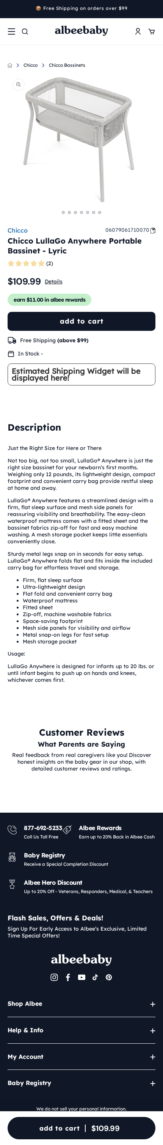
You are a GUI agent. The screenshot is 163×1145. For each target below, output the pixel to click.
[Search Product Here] (25, 31)
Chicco (31, 65)
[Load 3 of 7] (75, 212)
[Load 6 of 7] (94, 212)
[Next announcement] (152, 9)
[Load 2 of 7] (69, 212)
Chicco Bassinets (67, 65)
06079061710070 (127, 229)
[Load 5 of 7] (88, 212)
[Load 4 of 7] (81, 212)
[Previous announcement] (10, 9)
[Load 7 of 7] (100, 212)
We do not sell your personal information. (81, 1109)
